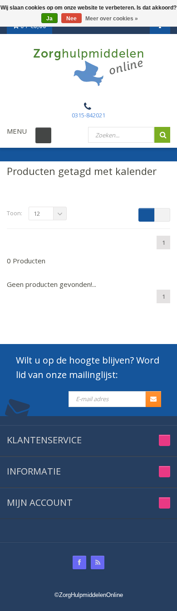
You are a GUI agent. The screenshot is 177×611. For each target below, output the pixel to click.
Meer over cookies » (111, 18)
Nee (71, 18)
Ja (49, 18)
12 (37, 213)
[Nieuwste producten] (97, 562)
